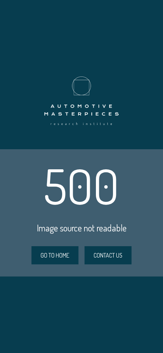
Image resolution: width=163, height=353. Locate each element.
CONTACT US (108, 255)
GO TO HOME (55, 255)
